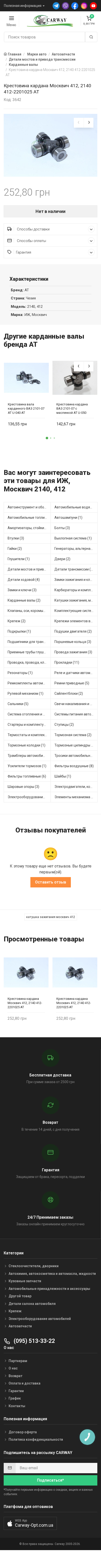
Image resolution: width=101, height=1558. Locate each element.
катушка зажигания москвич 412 (50, 917)
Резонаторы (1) (20, 673)
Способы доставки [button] (33, 229)
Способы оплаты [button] (31, 241)
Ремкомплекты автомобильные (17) (29, 683)
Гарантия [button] (23, 252)
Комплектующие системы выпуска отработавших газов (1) (76, 611)
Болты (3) (62, 528)
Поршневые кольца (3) (72, 642)
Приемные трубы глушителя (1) (29, 652)
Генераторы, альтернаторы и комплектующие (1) (76, 549)
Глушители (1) (19, 559)
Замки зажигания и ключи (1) (76, 580)
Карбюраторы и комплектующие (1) (76, 590)
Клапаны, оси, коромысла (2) (29, 611)
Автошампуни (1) (68, 517)
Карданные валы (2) (24, 600)
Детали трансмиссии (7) (74, 569)
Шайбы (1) (62, 776)
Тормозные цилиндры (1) (74, 745)
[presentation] (79, 123)
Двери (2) (62, 559)
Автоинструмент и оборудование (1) (29, 507)
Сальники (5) (18, 704)
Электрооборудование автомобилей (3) (29, 797)
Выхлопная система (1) (73, 538)
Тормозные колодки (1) (26, 745)
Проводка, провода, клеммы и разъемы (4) (29, 662)
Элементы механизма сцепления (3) (76, 797)
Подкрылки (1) (19, 631)
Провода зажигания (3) (73, 652)
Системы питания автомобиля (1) (76, 714)
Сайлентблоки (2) (68, 693)
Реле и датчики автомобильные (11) (76, 673)
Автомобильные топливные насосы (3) (29, 517)
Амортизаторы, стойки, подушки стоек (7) (29, 528)
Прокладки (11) (66, 662)
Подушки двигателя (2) (73, 631)
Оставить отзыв (50, 882)
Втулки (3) (16, 538)
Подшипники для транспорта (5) (29, 642)
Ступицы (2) (64, 725)
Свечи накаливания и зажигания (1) (76, 704)
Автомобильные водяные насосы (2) (76, 507)
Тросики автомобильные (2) (76, 756)
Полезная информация (22, 6)
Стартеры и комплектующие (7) (29, 725)
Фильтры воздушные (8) (74, 766)
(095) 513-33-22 (33, 1341)
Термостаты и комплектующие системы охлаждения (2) (29, 735)
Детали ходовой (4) (24, 580)
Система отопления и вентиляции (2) (29, 714)
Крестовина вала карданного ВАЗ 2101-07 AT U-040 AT (26, 408)
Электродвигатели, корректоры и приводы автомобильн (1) (76, 787)
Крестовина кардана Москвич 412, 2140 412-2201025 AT (25, 1003)
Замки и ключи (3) (22, 590)
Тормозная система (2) (72, 735)
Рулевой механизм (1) (25, 693)
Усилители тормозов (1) (27, 766)
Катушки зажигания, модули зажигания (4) (76, 600)
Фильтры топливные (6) (27, 776)
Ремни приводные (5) (71, 683)
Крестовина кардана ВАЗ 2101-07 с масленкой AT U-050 (72, 408)
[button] (47, 438)
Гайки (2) (15, 549)
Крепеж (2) (16, 621)
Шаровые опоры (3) (23, 787)
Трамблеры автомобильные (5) (29, 756)
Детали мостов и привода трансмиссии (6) (29, 569)
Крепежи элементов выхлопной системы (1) (76, 621)
